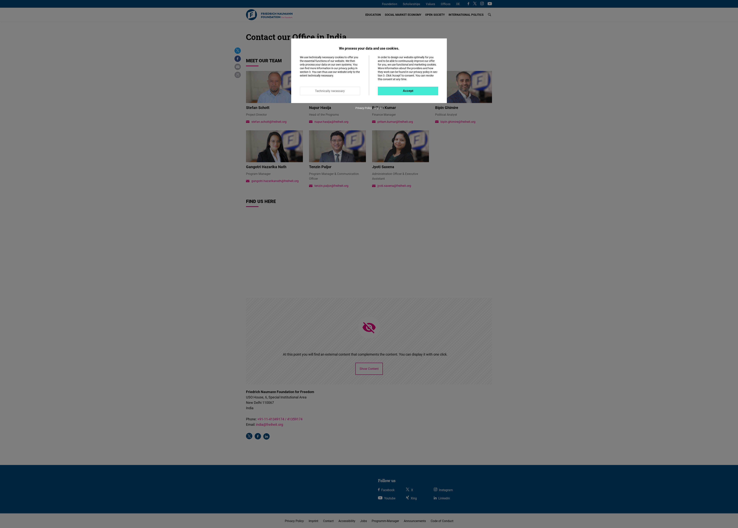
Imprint (378, 108)
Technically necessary (330, 91)
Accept (408, 90)
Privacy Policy (363, 108)
